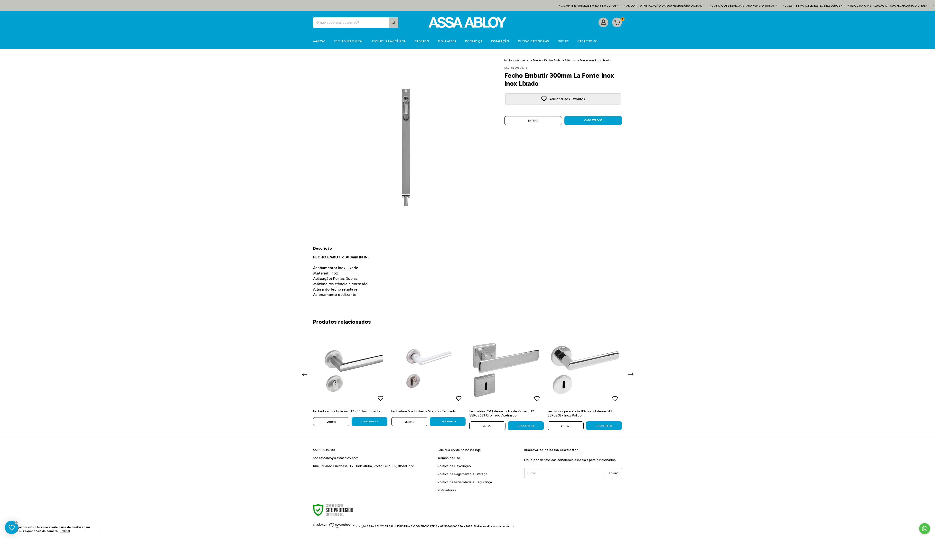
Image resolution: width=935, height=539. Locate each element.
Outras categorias (533, 41)
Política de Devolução (454, 466)
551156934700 (324, 450)
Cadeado (421, 41)
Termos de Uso (449, 458)
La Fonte (535, 60)
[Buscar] (393, 22)
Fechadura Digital (348, 41)
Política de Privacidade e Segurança (465, 482)
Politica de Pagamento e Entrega (462, 474)
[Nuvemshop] (332, 527)
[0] (617, 22)
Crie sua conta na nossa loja (459, 450)
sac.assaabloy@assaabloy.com (335, 458)
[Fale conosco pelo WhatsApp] (924, 528)
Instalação (500, 41)
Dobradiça (473, 41)
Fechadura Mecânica (389, 41)
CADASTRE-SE (587, 41)
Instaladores (447, 490)
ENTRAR (533, 120)
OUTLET (563, 41)
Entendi (65, 531)
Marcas (319, 41)
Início (508, 60)
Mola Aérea (447, 41)
